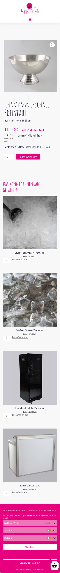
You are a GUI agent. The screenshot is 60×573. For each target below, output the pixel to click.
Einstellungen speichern (30, 562)
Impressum (40, 569)
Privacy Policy (20, 569)
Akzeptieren (30, 547)
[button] (30, 19)
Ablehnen (30, 555)
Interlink (5, 518)
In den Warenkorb (28, 156)
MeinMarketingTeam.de (40, 515)
